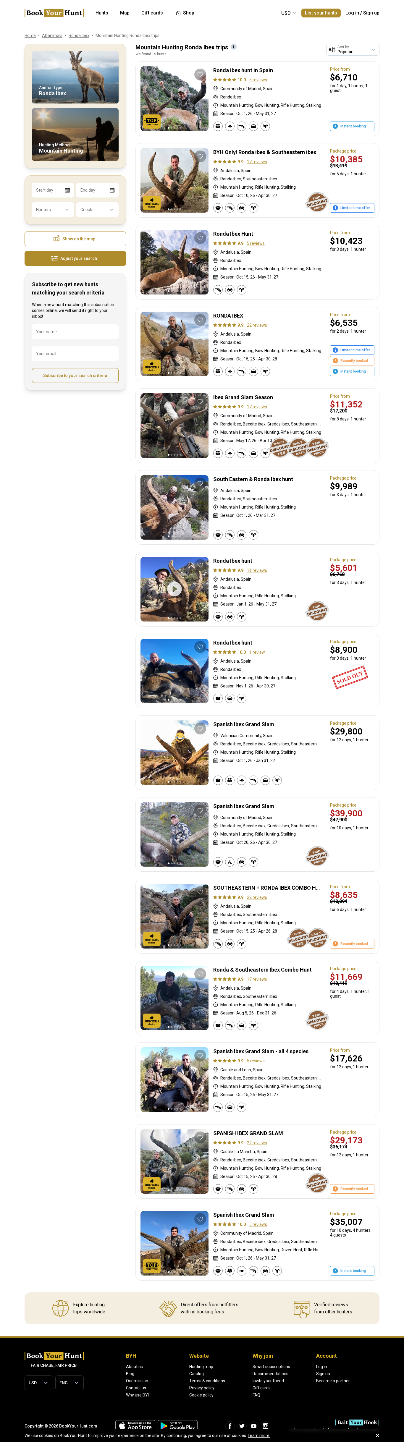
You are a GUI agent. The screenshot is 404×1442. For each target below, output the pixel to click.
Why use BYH (138, 1395)
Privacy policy (201, 1388)
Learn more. (259, 1435)
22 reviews (257, 325)
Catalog (196, 1373)
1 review (257, 652)
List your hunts (321, 13)
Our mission (137, 1380)
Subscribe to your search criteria (75, 375)
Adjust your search (78, 258)
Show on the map (78, 239)
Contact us (136, 1388)
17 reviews (257, 161)
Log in (352, 13)
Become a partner (333, 1380)
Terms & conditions (207, 1380)
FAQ (256, 1395)
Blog (130, 1373)
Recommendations (270, 1373)
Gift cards (262, 1388)
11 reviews (257, 570)
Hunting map (201, 1366)
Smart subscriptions (271, 1366)
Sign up (371, 13)
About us (134, 1366)
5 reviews (258, 79)
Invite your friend (268, 1380)
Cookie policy (201, 1395)
